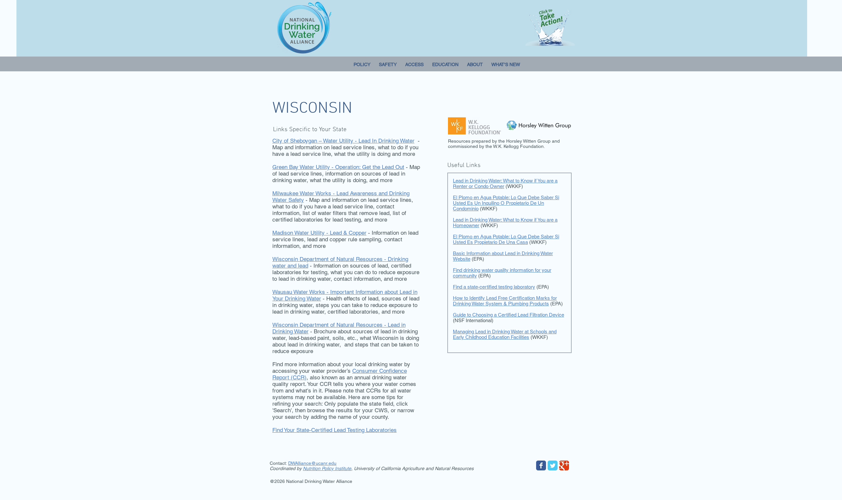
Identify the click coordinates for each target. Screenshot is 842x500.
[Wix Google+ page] (564, 465)
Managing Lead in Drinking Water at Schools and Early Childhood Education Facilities (505, 334)
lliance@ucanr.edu (317, 463)
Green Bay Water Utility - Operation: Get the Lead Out (338, 167)
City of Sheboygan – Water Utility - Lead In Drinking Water (343, 140)
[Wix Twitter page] (552, 465)
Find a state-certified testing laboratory (494, 287)
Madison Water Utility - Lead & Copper (319, 232)
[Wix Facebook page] (541, 465)
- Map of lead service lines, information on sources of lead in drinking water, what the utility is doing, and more (346, 173)
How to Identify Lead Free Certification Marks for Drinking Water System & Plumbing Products (505, 300)
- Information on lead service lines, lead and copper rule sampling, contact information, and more (345, 239)
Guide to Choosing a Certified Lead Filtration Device (508, 315)
